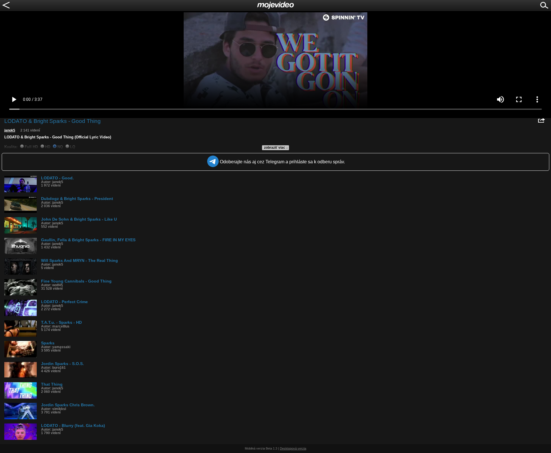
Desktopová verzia (293, 448)
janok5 (9, 130)
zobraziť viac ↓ (276, 148)
